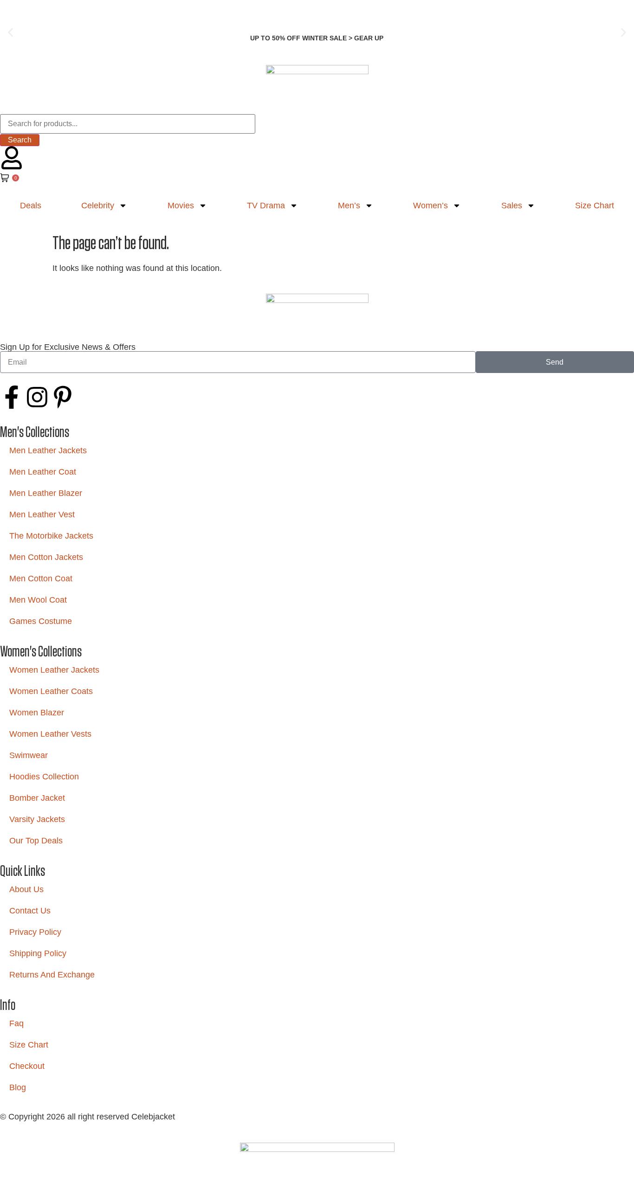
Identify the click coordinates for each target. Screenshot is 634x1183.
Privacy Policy (35, 932)
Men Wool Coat (38, 599)
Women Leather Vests (50, 734)
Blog (17, 1087)
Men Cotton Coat (40, 578)
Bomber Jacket (37, 798)
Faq (16, 1023)
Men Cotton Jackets (46, 557)
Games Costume (40, 621)
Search (20, 140)
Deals (30, 205)
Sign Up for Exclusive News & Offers (68, 347)
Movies (181, 205)
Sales (511, 205)
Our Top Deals (36, 840)
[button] (10, 33)
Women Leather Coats (51, 691)
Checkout (27, 1066)
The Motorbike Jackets (51, 535)
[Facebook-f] (11, 397)
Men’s (349, 205)
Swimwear (28, 755)
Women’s (430, 205)
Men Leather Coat (42, 471)
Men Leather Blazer (45, 493)
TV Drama (266, 205)
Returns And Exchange (52, 974)
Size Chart (594, 205)
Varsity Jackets (37, 819)
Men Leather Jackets (48, 450)
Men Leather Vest (42, 514)
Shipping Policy (37, 953)
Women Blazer (36, 712)
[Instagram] (37, 397)
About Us (26, 889)
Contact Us (30, 910)
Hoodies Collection (44, 776)
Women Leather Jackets (54, 670)
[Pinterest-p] (62, 397)
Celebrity (97, 205)
